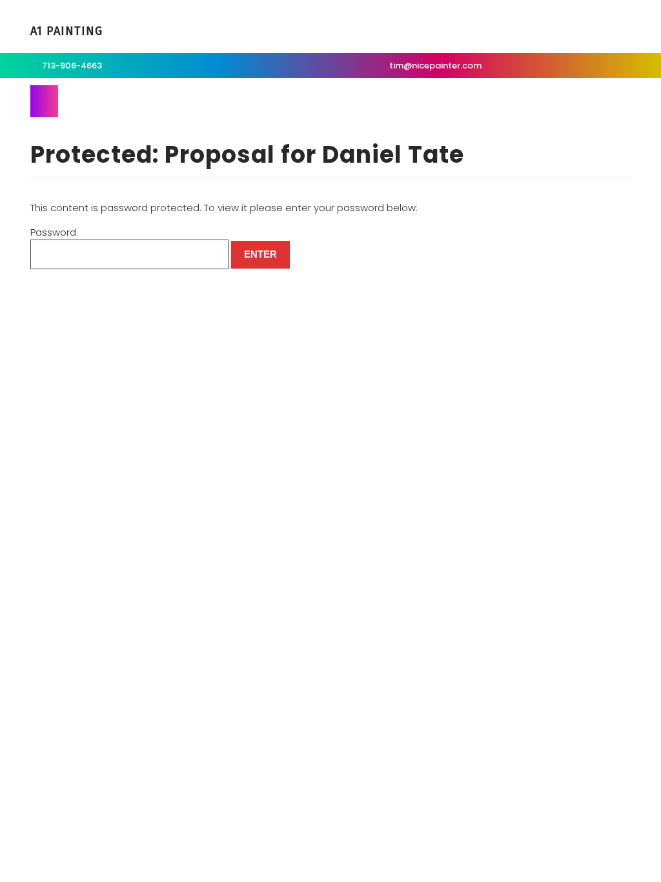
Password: (54, 232)
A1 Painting (66, 31)
